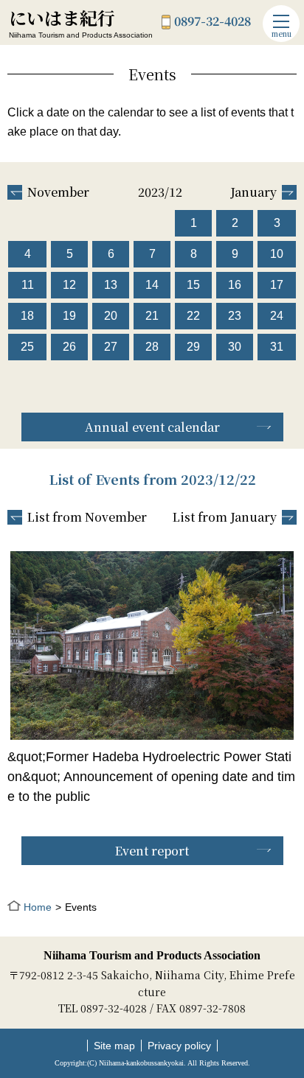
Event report (152, 850)
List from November (87, 517)
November (58, 192)
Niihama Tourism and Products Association (152, 955)
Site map (114, 1045)
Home (38, 907)
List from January (225, 517)
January (253, 192)
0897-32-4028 (212, 22)
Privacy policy (179, 1045)
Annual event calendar (152, 427)
